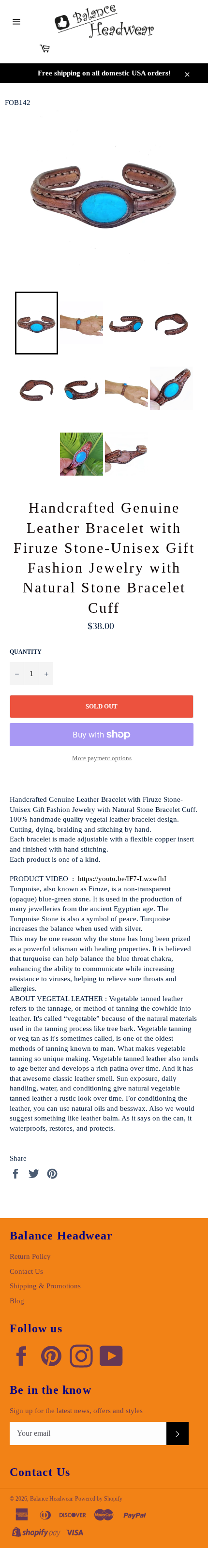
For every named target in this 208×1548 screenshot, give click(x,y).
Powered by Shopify (98, 1498)
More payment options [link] (102, 758)
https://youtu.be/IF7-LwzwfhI (122, 879)
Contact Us (26, 1271)
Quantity (26, 652)
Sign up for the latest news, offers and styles (76, 1411)
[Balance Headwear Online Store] (104, 21)
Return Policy (30, 1256)
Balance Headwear (51, 1498)
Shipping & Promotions (45, 1286)
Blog (17, 1301)
